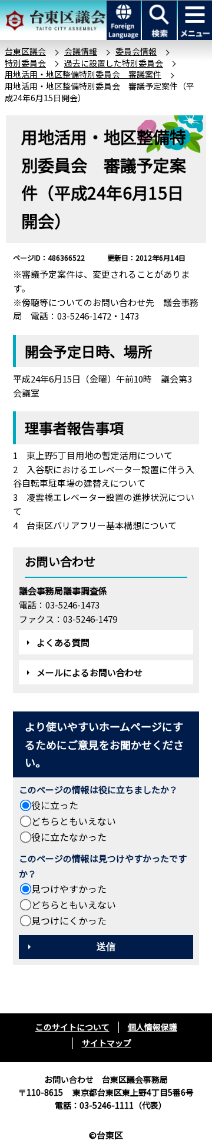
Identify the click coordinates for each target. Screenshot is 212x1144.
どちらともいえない (73, 821)
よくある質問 (63, 642)
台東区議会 (25, 51)
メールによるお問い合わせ (90, 672)
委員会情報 (136, 51)
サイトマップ (106, 1043)
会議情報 (80, 51)
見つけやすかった (69, 889)
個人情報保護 (152, 1027)
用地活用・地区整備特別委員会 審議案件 (83, 74)
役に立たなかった (69, 837)
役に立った (54, 805)
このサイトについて (72, 1027)
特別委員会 (25, 63)
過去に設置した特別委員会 (113, 63)
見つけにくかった (69, 920)
